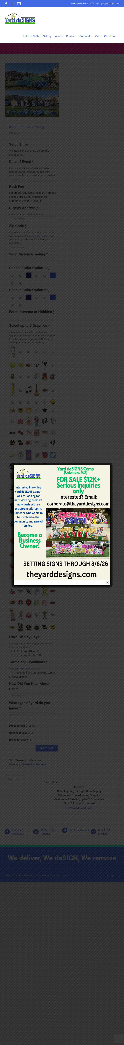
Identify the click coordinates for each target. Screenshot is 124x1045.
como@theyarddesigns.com (107, 4)
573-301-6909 (88, 4)
